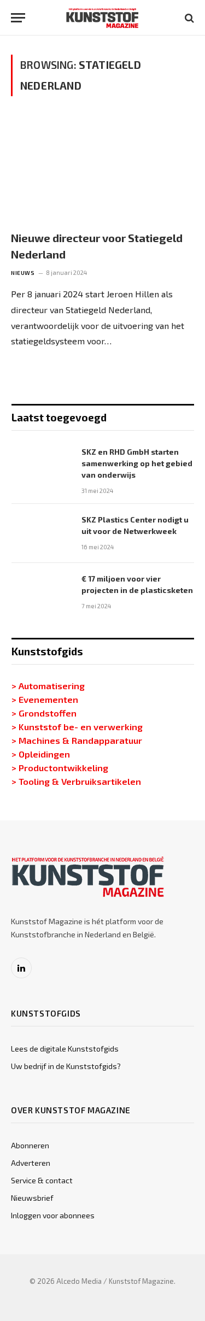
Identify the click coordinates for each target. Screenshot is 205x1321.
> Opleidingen (40, 753)
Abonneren (30, 1145)
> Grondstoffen (44, 712)
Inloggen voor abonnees (53, 1215)
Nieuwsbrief (32, 1197)
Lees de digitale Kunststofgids (65, 1048)
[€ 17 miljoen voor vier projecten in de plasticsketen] (41, 592)
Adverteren (30, 1162)
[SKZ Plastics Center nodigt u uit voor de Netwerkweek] (41, 533)
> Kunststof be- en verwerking (77, 726)
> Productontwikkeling (59, 767)
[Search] (188, 17)
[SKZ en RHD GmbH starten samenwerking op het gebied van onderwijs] (41, 465)
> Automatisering (48, 685)
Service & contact (42, 1180)
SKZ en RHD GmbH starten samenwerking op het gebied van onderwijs (136, 463)
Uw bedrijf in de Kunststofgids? (66, 1066)
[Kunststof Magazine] (102, 18)
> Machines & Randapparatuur (76, 740)
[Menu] (18, 17)
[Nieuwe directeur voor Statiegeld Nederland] (102, 169)
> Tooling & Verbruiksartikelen (76, 781)
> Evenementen (44, 699)
